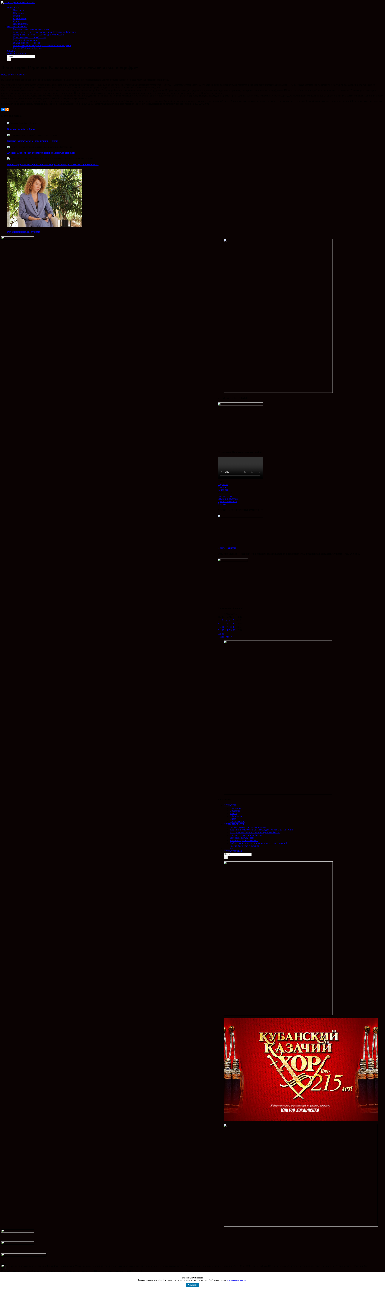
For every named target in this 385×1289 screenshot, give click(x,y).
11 (230, 623)
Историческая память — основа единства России (255, 832)
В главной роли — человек (244, 840)
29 (219, 633)
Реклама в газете (226, 496)
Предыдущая (7, 74)
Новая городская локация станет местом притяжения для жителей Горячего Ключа (53, 164)
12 (234, 623)
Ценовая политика (227, 501)
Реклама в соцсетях (228, 498)
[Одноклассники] (7, 109)
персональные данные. (236, 1280)
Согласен (192, 1285)
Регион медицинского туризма (23, 232)
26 (234, 630)
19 (234, 627)
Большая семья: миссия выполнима (248, 827)
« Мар (221, 636)
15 (219, 627)
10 (226, 623)
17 (226, 627)
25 (230, 630)
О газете (222, 487)
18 (230, 627)
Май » (229, 636)
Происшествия (237, 821)
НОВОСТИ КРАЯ (233, 851)
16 (223, 627)
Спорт (233, 819)
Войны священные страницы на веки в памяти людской (258, 843)
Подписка (223, 484)
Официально (236, 816)
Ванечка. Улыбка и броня (21, 129)
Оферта (221, 548)
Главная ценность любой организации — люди (32, 141)
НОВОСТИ (230, 805)
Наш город (235, 808)
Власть (233, 813)
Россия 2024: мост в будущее (244, 846)
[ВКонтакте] (3, 109)
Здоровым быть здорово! (242, 837)
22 (219, 630)
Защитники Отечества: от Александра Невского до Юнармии (261, 829)
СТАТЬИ (228, 848)
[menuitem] (195, 15)
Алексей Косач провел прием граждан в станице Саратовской (41, 152)
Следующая (21, 74)
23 (223, 630)
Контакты (223, 490)
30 (223, 633)
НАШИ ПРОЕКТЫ (234, 824)
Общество (235, 810)
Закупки (222, 504)
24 (226, 630)
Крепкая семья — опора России (246, 835)
